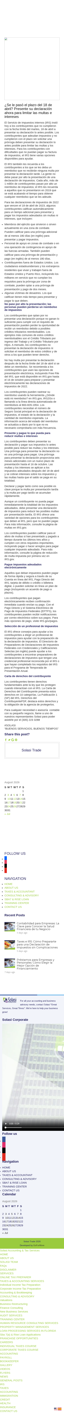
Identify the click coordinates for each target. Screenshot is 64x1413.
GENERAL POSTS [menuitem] (11, 1380)
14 (20, 798)
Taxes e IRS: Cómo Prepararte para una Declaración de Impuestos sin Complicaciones (37, 944)
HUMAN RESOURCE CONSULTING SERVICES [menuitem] (29, 1323)
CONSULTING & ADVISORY (21, 895)
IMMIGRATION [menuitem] (9, 1395)
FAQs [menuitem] (3, 1265)
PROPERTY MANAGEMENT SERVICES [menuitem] (24, 1326)
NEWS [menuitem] (4, 1376)
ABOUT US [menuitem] (7, 1258)
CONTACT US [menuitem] (8, 1411)
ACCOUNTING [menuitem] (9, 1353)
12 (14, 798)
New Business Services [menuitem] (14, 1311)
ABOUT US (11, 887)
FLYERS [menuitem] (5, 1372)
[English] (56, 1408)
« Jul (7, 814)
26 (14, 806)
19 (14, 802)
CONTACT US (13, 906)
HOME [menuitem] (4, 1254)
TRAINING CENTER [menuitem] (12, 1319)
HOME (8, 884)
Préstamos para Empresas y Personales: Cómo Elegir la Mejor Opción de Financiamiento (35, 964)
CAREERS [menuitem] (6, 1342)
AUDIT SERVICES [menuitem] (11, 1315)
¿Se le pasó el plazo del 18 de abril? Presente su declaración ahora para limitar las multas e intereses (28, 111)
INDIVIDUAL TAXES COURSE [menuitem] (18, 1346)
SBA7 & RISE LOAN (16, 899)
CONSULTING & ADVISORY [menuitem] (17, 1296)
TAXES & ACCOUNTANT (19, 891)
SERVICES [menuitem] (7, 1273)
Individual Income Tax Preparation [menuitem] (20, 1284)
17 (8, 802)
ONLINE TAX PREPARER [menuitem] (15, 1277)
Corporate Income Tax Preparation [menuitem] (20, 1288)
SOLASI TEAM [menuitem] (9, 1261)
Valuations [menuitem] (6, 1300)
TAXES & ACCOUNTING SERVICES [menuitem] (22, 1281)
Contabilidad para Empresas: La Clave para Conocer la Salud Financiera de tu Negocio (38, 926)
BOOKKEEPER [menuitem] (9, 1361)
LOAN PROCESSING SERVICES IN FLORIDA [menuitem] (28, 1330)
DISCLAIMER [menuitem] (8, 1269)
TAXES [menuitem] (4, 1388)
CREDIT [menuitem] (5, 1399)
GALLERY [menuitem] (6, 1365)
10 (8, 798)
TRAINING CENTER (16, 903)
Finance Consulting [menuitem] (11, 1307)
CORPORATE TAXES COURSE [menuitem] (19, 1349)
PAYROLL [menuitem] (6, 1357)
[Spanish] (60, 1408)
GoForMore (38, 1245)
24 (8, 806)
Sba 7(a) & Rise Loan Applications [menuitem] (20, 1334)
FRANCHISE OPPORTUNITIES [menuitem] (19, 1338)
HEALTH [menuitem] (5, 1403)
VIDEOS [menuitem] (5, 1369)
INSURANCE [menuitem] (8, 1407)
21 (20, 802)
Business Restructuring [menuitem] (14, 1304)
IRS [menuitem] (2, 1384)
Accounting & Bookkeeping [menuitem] (16, 1292)
